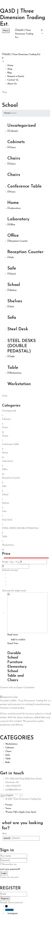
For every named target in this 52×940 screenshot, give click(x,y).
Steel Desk (17, 329)
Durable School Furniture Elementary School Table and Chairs (17, 666)
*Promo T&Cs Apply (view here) (20, 812)
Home (7, 113)
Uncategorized (21, 125)
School (13, 285)
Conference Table (24, 186)
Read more (12, 635)
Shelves (14, 301)
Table (12, 368)
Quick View (12, 643)
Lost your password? (10, 869)
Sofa (11, 317)
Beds (7, 762)
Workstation (19, 384)
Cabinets (16, 142)
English (9, 795)
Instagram (13, 913)
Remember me (9, 864)
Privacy (8, 805)
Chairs (13, 158)
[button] (45, 32)
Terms (8, 808)
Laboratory (18, 219)
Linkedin (9, 910)
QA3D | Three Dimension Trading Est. (22, 18)
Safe (11, 268)
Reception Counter (25, 252)
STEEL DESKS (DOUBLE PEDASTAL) (21, 346)
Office (13, 235)
